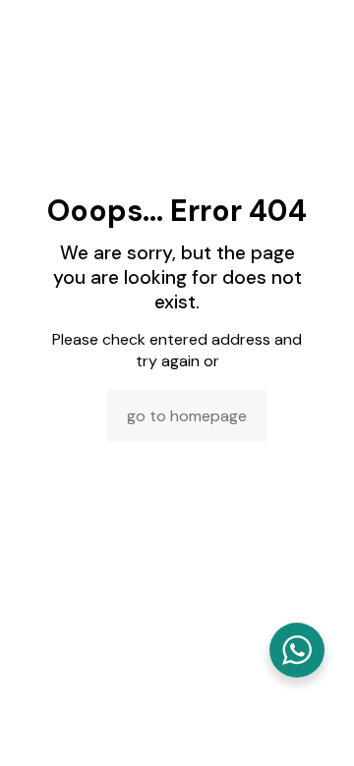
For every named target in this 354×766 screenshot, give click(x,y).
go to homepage (187, 416)
